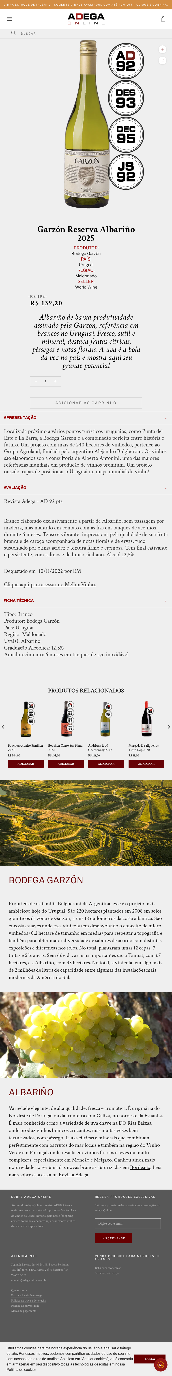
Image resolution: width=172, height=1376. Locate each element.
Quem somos (19, 1290)
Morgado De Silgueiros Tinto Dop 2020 (144, 747)
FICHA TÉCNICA (19, 600)
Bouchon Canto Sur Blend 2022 (65, 747)
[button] (39, 1370)
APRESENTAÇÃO (20, 417)
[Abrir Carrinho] (163, 18)
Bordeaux (140, 1167)
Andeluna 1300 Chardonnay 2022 (100, 747)
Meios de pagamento (24, 1311)
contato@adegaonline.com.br (29, 1280)
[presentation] (3, 727)
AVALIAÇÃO (15, 487)
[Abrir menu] (9, 19)
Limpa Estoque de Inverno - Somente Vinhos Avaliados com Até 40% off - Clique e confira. (86, 4)
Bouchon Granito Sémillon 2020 (25, 747)
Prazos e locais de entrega (26, 1295)
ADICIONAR (25, 764)
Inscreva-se (113, 1238)
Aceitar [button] (149, 1359)
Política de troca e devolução (28, 1301)
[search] (88, 34)
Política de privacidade (25, 1306)
